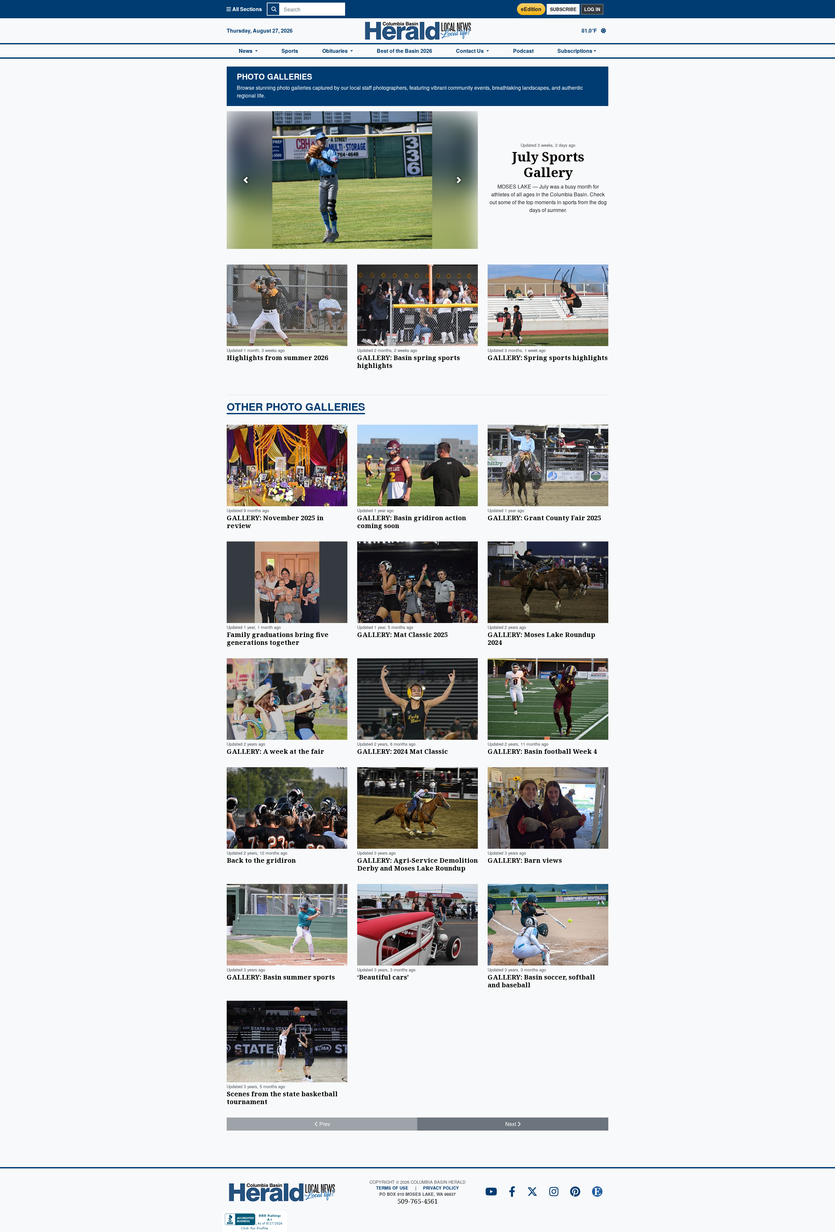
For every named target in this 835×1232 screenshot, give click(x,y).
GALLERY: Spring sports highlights (548, 357)
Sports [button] (289, 50)
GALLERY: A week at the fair (275, 751)
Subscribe (563, 9)
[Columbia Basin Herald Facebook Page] (512, 1192)
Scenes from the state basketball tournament (282, 1097)
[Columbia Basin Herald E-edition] (597, 1192)
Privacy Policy (441, 1188)
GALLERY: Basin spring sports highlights (408, 361)
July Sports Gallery (548, 164)
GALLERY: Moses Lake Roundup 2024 (541, 638)
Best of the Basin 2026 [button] (404, 50)
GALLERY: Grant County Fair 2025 (544, 517)
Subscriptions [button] (574, 50)
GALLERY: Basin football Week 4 (542, 751)
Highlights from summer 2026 (277, 357)
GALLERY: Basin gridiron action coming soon (411, 521)
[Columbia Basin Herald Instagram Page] (553, 1192)
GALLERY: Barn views (525, 860)
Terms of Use (392, 1188)
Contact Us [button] (470, 50)
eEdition (531, 9)
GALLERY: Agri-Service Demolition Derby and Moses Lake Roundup (417, 864)
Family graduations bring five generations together (277, 638)
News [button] (246, 50)
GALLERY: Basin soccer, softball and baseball (541, 981)
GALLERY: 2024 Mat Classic (402, 751)
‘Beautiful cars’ (383, 977)
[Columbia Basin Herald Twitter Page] (532, 1192)
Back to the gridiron (261, 860)
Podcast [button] (523, 50)
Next (511, 1124)
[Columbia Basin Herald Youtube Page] (491, 1192)
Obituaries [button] (335, 50)
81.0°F (590, 30)
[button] (246, 180)
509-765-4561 (417, 1201)
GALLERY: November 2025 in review (275, 521)
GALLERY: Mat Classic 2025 (402, 634)
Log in (592, 9)
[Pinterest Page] (575, 1192)
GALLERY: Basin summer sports (281, 977)
